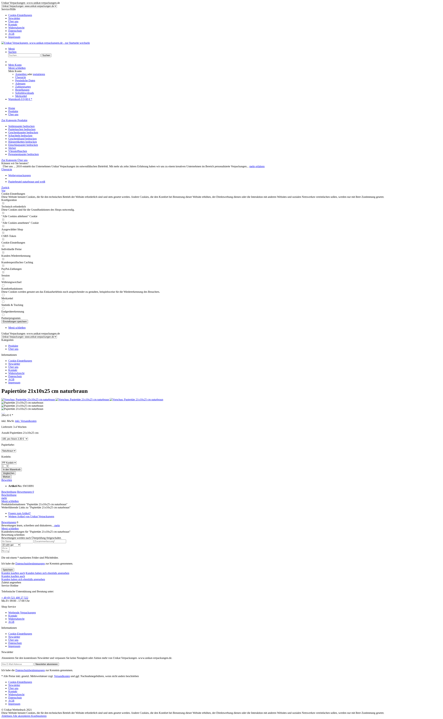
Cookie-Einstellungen (20, 15)
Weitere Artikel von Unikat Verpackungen (31, 516)
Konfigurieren (39, 715)
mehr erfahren (257, 166)
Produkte (13, 345)
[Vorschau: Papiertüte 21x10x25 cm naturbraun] (28, 399)
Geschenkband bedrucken (22, 138)
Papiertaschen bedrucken (21, 129)
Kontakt (12, 24)
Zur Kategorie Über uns (14, 160)
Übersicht (20, 77)
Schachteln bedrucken (20, 135)
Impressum (14, 37)
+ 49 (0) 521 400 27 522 (14, 597)
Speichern (8, 569)
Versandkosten (62, 676)
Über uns (13, 21)
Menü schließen (17, 68)
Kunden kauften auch (13, 573)
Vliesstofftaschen (17, 151)
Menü (11, 48)
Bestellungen (22, 89)
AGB (11, 33)
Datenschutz (15, 30)
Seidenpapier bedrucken (21, 126)
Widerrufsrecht (16, 27)
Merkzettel (21, 96)
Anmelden (21, 74)
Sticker (12, 148)
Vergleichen (8, 473)
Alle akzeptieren (22, 715)
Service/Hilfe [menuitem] (16, 23)
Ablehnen (7, 715)
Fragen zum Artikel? (19, 513)
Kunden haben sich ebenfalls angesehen (47, 573)
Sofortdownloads (24, 92)
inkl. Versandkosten (26, 421)
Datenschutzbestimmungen (30, 563)
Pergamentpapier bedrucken (23, 154)
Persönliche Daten (25, 80)
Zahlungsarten (23, 86)
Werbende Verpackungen (22, 612)
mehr (4, 498)
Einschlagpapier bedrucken (23, 144)
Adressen (20, 83)
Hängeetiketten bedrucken (22, 141)
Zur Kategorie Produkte (14, 120)
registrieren (39, 74)
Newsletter (14, 18)
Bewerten (6, 480)
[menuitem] (225, 15)
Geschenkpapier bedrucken (23, 132)
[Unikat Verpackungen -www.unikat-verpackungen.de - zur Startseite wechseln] (45, 42)
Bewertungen (25, 491)
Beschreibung (8, 491)
